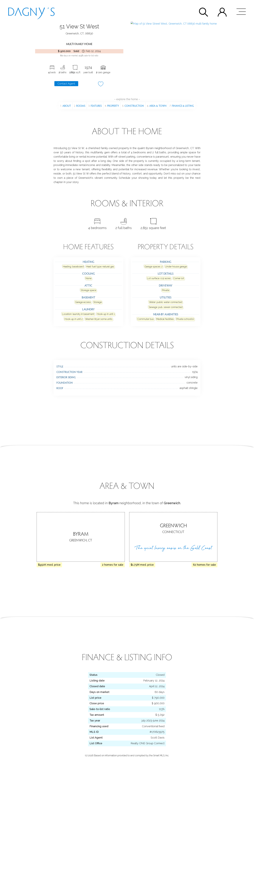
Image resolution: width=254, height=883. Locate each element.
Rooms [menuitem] (79, 105)
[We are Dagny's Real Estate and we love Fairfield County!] (31, 11)
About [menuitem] (65, 105)
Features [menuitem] (95, 105)
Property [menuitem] (112, 105)
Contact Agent (66, 83)
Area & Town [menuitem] (157, 105)
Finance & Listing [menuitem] (181, 105)
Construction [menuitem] (133, 105)
